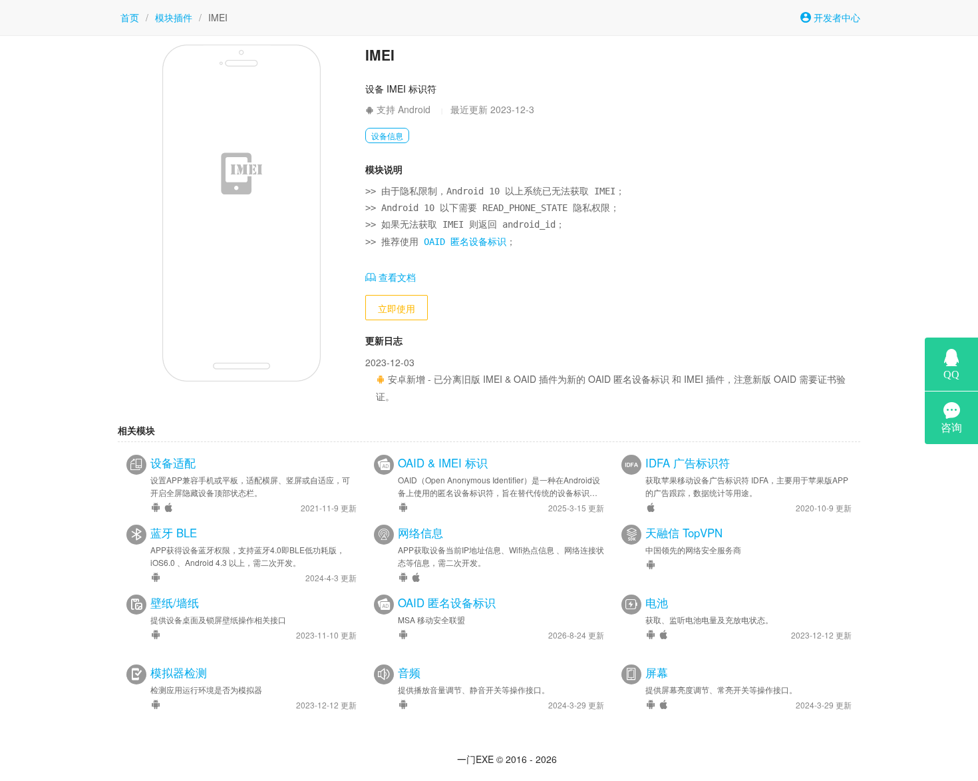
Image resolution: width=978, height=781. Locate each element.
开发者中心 (835, 17)
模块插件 (173, 17)
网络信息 (420, 533)
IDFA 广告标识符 (687, 463)
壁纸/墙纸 (174, 603)
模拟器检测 (178, 672)
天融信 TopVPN (684, 533)
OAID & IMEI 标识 (443, 463)
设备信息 (387, 135)
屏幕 (656, 672)
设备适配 (173, 463)
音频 (409, 672)
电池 (656, 603)
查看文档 (396, 277)
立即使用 (396, 308)
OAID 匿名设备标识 (465, 241)
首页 (129, 17)
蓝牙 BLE (173, 533)
